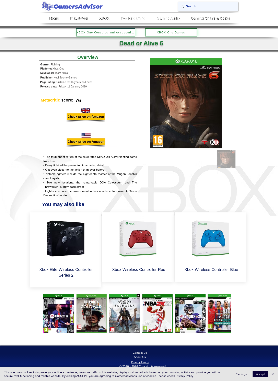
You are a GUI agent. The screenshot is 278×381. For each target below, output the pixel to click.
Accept (260, 374)
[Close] (273, 374)
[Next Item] (224, 314)
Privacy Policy (184, 376)
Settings (241, 374)
